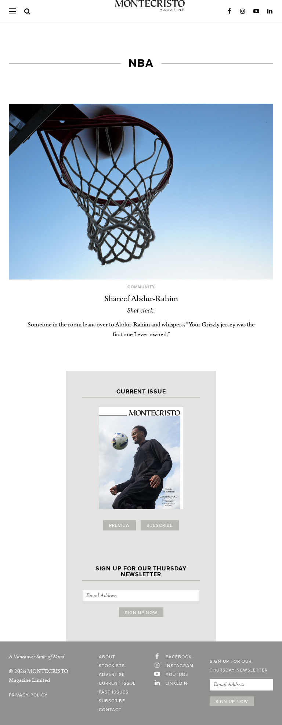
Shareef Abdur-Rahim (141, 299)
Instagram (242, 11)
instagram (180, 665)
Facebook (229, 11)
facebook (179, 656)
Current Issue (117, 683)
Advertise (112, 674)
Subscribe (160, 525)
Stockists (112, 665)
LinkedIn (270, 11)
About (107, 656)
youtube (177, 674)
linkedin (177, 683)
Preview (119, 525)
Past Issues (114, 692)
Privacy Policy (28, 695)
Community (141, 287)
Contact (110, 709)
